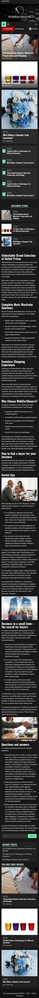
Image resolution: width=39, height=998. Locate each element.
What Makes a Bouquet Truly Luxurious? (20, 163)
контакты (19, 996)
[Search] (36, 24)
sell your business (8, 468)
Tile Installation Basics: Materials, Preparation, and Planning (18, 174)
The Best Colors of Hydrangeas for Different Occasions (19, 152)
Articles (9, 148)
